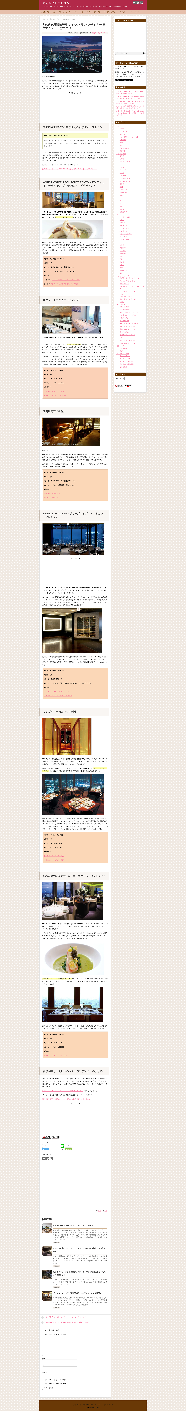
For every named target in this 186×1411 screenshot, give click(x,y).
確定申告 (123, 151)
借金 (121, 145)
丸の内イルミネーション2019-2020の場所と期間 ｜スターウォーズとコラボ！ (69, 169)
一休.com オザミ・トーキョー (55, 391)
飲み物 (122, 209)
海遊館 (122, 302)
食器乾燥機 (123, 367)
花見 (121, 273)
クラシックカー (125, 356)
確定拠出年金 (124, 148)
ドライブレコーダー (126, 361)
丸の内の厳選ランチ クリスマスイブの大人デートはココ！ (76, 1226)
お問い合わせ (77, 1405)
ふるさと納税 (45, 12)
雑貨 (121, 206)
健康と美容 (97, 12)
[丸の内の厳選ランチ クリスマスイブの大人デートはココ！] (47, 1228)
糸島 (121, 337)
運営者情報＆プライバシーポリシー (93, 1405)
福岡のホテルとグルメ (127, 335)
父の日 (122, 265)
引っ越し (123, 251)
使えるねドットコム (55, 3)
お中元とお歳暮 (125, 161)
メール (44, 1365)
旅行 (121, 256)
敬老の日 (123, 253)
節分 (121, 267)
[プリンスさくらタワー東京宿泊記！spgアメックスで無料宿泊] (47, 1296)
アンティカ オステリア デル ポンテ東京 (66, 280)
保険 (121, 142)
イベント (76, 12)
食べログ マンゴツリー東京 (54, 856)
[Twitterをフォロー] (134, 2)
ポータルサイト (125, 178)
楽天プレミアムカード (127, 291)
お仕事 (122, 128)
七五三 (122, 242)
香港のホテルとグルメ (127, 343)
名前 (43, 1358)
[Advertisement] (75, 106)
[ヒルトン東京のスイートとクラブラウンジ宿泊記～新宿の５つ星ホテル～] (47, 1251)
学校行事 (123, 248)
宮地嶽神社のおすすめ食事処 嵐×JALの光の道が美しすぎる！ (67, 1322)
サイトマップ (135, 12)
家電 (121, 187)
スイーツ (123, 170)
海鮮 (121, 195)
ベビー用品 (123, 175)
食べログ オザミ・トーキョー (55, 395)
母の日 (122, 262)
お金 (54, 12)
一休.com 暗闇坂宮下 (52, 493)
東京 (99, 1211)
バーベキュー (124, 237)
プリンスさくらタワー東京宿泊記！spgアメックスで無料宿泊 (78, 1293)
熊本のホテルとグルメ (127, 332)
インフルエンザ (125, 348)
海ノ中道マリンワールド (128, 299)
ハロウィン (123, 231)
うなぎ (122, 156)
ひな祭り (123, 222)
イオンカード (124, 284)
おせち (122, 159)
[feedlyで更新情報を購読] (138, 2)
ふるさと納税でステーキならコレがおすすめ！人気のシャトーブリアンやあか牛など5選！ (130, 113)
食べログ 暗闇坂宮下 (52, 497)
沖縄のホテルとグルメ (127, 329)
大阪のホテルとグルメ (127, 318)
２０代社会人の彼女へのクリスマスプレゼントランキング (66, 1317)
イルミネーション (126, 296)
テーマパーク (86, 12)
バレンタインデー (126, 234)
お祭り (122, 220)
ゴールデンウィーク (126, 228)
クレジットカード (64, 12)
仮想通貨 (123, 140)
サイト (44, 1372)
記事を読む (56, 1242)
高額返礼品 (123, 212)
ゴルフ (122, 167)
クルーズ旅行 (124, 307)
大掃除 (122, 245)
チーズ (122, 173)
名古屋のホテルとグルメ (128, 315)
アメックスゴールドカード (129, 281)
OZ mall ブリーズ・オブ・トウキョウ (57, 691)
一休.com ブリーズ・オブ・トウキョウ (58, 696)
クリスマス (123, 225)
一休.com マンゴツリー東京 (54, 860)
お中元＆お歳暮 (125, 217)
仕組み (122, 184)
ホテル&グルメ (122, 12)
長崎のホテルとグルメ (127, 340)
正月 (121, 259)
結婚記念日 (123, 270)
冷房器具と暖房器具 (126, 364)
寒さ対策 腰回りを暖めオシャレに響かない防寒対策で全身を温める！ (67, 1099)
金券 (121, 204)
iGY (106, 1211)
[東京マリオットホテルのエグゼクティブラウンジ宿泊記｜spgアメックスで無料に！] (47, 1274)
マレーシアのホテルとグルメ (130, 312)
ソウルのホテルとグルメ (128, 309)
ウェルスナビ (124, 131)
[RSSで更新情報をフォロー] (141, 2)
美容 (121, 351)
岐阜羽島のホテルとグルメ (129, 323)
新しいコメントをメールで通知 (55, 1380)
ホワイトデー (124, 239)
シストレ (123, 134)
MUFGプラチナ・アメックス (130, 278)
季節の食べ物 (124, 321)
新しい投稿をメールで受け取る (55, 1383)
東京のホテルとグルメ (99, 33)
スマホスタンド (125, 358)
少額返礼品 (123, 189)
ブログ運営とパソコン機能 (129, 137)
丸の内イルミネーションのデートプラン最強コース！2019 (62, 1091)
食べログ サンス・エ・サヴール (55, 1055)
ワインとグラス (125, 181)
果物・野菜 (123, 192)
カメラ (122, 164)
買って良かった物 (109, 12)
